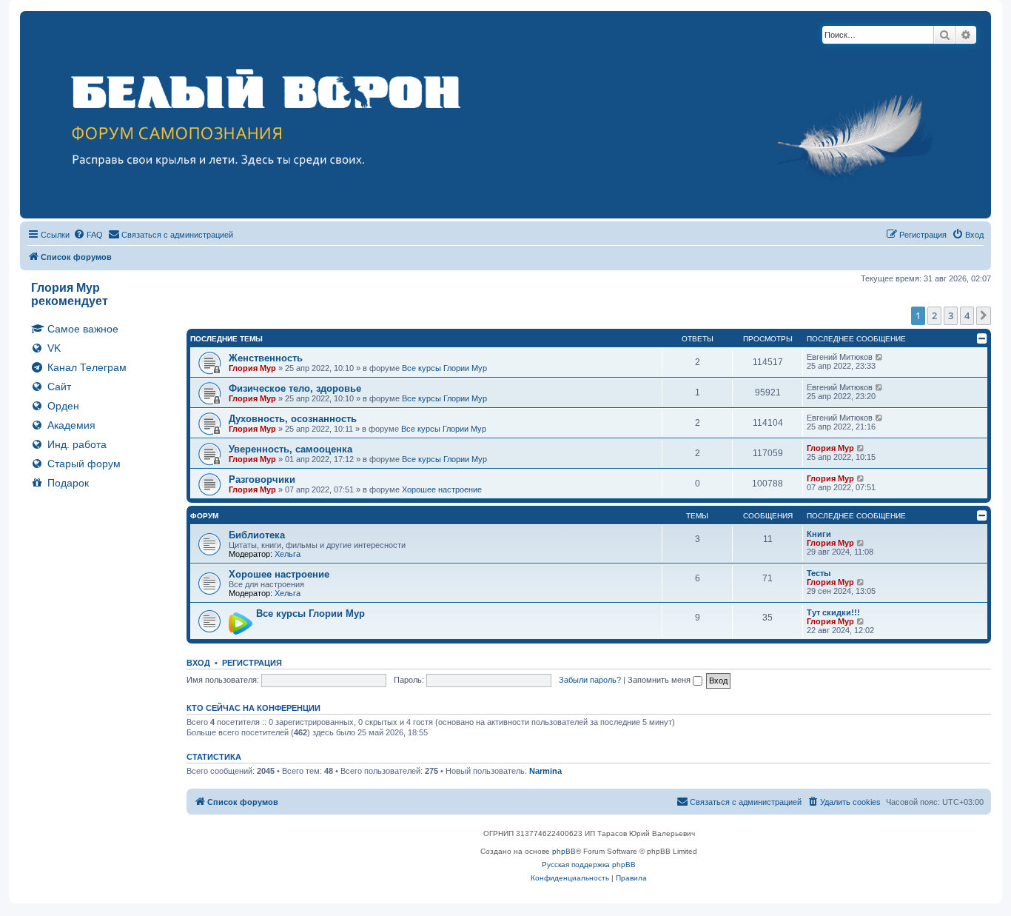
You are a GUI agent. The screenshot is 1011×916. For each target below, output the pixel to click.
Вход (198, 662)
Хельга (287, 553)
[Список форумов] (505, 114)
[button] (983, 315)
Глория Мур (252, 368)
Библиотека (257, 535)
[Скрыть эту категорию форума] (982, 338)
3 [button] (950, 315)
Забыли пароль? (590, 679)
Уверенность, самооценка (290, 449)
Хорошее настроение (442, 489)
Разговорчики (262, 479)
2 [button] (934, 315)
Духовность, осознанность (293, 418)
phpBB (564, 851)
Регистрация (252, 662)
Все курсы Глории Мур (444, 368)
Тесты (818, 573)
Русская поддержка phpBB (589, 864)
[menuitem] (88, 235)
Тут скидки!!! (833, 612)
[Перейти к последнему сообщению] (879, 356)
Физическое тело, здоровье (295, 388)
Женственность (266, 358)
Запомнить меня (660, 679)
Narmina (545, 770)
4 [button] (967, 315)
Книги (819, 533)
